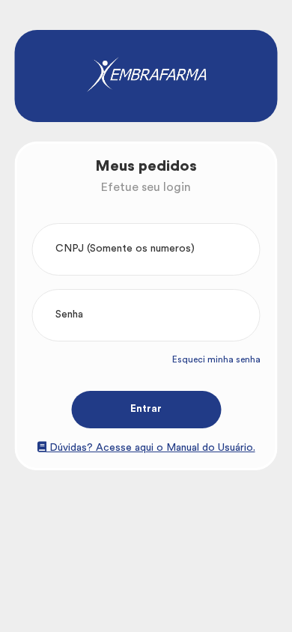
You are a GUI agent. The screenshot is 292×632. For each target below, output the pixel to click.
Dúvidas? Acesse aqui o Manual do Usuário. (150, 448)
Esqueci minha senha (216, 359)
